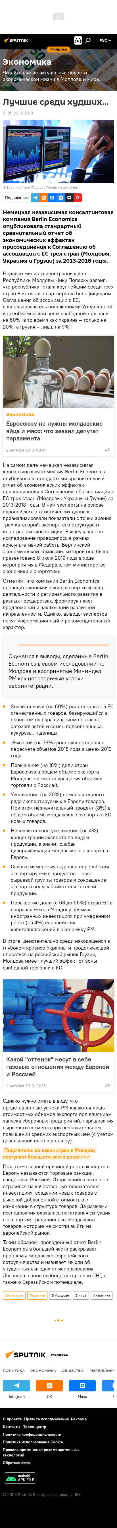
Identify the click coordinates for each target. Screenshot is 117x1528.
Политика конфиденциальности (32, 1434)
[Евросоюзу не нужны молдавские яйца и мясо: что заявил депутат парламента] (58, 372)
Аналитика (101, 1295)
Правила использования (46, 1419)
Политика (37, 1295)
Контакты (11, 1426)
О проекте (12, 1419)
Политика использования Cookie (33, 1442)
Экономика (20, 414)
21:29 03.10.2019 (18, 113)
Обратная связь (17, 1462)
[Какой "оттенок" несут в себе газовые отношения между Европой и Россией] (58, 1015)
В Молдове (60, 1295)
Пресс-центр (34, 1426)
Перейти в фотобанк (62, 187)
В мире (81, 1295)
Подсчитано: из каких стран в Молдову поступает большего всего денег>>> (50, 1153)
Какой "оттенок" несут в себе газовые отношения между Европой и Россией (57, 1066)
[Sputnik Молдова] (17, 42)
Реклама (79, 1419)
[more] (107, 449)
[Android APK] (20, 1478)
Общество (73, 1370)
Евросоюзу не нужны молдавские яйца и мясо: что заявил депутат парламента (54, 431)
